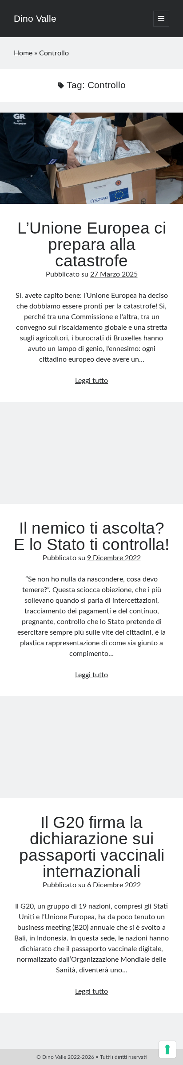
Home (23, 53)
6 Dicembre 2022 (114, 885)
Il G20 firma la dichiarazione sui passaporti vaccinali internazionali (91, 752)
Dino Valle (35, 18)
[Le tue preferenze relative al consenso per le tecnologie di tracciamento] (167, 1049)
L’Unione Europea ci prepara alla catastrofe (91, 158)
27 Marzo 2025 (114, 274)
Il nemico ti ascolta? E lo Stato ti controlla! (91, 458)
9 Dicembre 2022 (114, 558)
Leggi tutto (91, 380)
